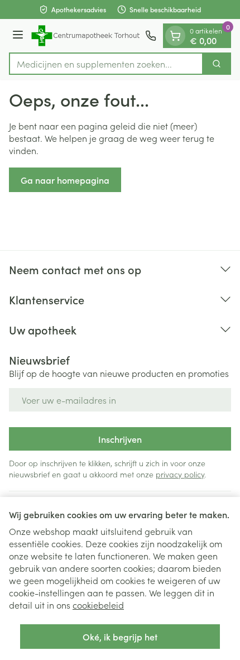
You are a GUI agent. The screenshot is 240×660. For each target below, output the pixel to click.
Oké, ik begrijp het (120, 636)
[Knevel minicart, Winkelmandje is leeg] (175, 36)
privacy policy (180, 474)
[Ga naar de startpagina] (86, 35)
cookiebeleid (98, 605)
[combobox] (106, 63)
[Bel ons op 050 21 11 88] (150, 35)
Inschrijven (120, 439)
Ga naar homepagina (65, 180)
